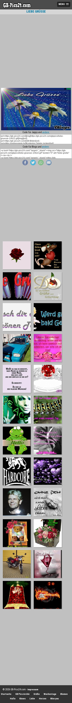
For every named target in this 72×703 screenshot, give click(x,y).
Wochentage (50, 694)
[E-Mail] (49, 164)
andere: (46, 132)
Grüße (37, 694)
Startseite (6, 694)
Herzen (42, 698)
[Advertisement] (36, 51)
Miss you (54, 698)
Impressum (32, 689)
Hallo (12, 698)
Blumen (64, 694)
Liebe (32, 698)
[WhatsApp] (41, 164)
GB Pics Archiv (22, 694)
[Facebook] (25, 164)
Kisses (22, 698)
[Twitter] (33, 164)
